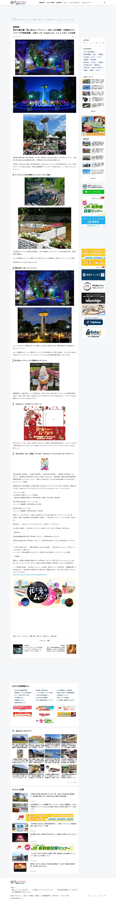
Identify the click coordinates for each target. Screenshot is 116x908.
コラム (65, 2)
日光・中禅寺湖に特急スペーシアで (44, 700)
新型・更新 (93, 59)
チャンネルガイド (75, 2)
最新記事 (41, 2)
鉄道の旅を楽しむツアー (20, 702)
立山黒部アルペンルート (63, 695)
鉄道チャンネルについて (16, 895)
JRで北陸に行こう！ (19, 697)
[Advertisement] (58, 11)
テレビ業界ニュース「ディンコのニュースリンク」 (43, 889)
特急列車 (101, 54)
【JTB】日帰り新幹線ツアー (42, 695)
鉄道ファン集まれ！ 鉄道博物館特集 (65, 692)
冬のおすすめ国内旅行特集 (21, 690)
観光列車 (101, 62)
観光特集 (58, 2)
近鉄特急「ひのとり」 (20, 700)
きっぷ (98, 70)
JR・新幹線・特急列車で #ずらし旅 (65, 700)
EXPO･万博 (86, 67)
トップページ (13, 18)
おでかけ (94, 62)
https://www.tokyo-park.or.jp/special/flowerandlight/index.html (30, 574)
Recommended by (70, 782)
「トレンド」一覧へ (44, 640)
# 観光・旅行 (54, 636)
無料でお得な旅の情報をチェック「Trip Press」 (67, 889)
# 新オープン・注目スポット (42, 636)
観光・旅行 (86, 62)
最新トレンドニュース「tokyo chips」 (20, 889)
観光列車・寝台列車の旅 (41, 690)
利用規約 (31, 895)
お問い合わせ (55, 895)
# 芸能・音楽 (32, 636)
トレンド (16, 27)
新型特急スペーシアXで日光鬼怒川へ (23, 692)
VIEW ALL (93, 111)
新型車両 (86, 59)
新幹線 (85, 70)
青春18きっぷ (97, 64)
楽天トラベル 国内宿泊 (63, 697)
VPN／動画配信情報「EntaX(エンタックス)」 (21, 892)
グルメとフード (86, 2)
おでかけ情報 (50, 2)
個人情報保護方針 (45, 895)
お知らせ (25, 895)
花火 (95, 54)
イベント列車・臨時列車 (89, 51)
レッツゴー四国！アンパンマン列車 (44, 692)
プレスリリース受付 (64, 895)
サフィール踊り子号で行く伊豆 (22, 695)
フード (99, 57)
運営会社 (37, 895)
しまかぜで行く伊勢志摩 (41, 697)
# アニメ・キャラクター (22, 636)
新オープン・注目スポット (97, 67)
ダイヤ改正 (86, 57)
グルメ (93, 57)
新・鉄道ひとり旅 (87, 64)
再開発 (92, 70)
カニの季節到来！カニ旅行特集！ (65, 690)
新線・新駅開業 (87, 54)
